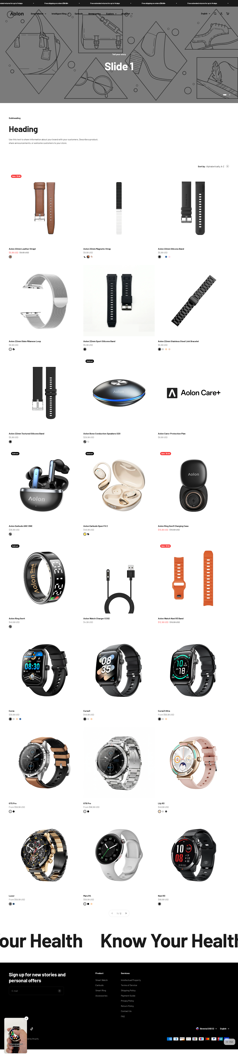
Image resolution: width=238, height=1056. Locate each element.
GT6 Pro (87, 803)
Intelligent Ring (59, 13)
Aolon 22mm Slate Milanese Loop (25, 341)
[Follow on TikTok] (32, 1029)
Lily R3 (161, 803)
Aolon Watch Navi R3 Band (170, 618)
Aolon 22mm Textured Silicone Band (26, 433)
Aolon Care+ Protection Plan (172, 433)
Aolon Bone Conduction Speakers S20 (101, 433)
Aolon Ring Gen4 (17, 618)
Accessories (94, 13)
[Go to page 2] (125, 913)
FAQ (123, 1016)
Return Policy (127, 1006)
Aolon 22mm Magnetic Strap (97, 248)
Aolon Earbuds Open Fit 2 (95, 526)
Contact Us (126, 1011)
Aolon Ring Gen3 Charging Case (173, 526)
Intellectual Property (131, 980)
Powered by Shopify (30, 1039)
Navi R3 (161, 895)
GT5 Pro (13, 803)
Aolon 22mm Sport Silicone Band (99, 341)
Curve (11, 711)
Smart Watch (37, 13)
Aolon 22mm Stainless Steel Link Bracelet (178, 341)
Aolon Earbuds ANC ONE (20, 526)
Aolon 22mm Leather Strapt (22, 248)
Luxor (11, 895)
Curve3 (86, 711)
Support (126, 13)
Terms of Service (129, 985)
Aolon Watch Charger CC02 (96, 618)
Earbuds (79, 13)
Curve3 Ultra (164, 711)
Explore (110, 13)
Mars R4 (87, 895)
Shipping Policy (128, 990)
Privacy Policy (127, 1000)
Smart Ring (100, 990)
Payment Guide (128, 995)
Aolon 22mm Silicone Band (171, 248)
